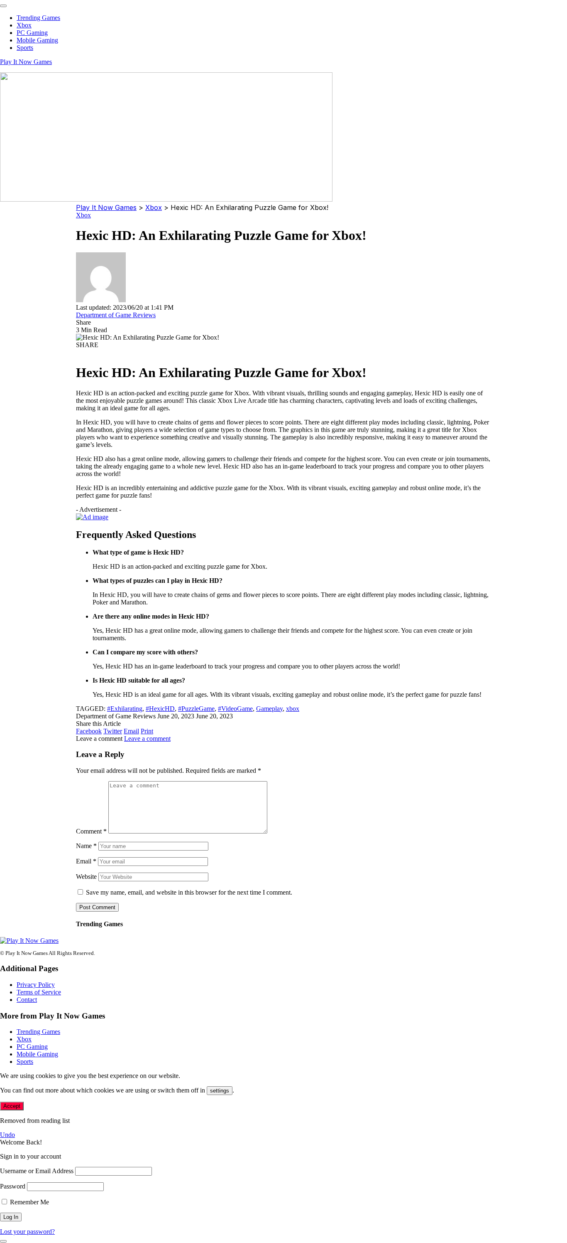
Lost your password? (27, 1231)
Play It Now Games (26, 61)
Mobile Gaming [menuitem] (37, 40)
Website (86, 876)
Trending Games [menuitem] (38, 17)
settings (219, 1091)
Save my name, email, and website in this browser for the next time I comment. (189, 892)
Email (86, 861)
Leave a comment (147, 738)
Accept (11, 1106)
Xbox (83, 215)
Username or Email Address (36, 1170)
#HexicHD (160, 708)
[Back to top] (3, 1241)
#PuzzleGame (196, 708)
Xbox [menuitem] (24, 25)
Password (12, 1186)
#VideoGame (235, 708)
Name (86, 845)
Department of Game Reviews (116, 314)
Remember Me (28, 1202)
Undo (7, 1134)
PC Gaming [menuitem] (32, 32)
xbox (292, 708)
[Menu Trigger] (3, 6)
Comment (91, 831)
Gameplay (269, 708)
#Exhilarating (124, 708)
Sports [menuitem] (25, 47)
